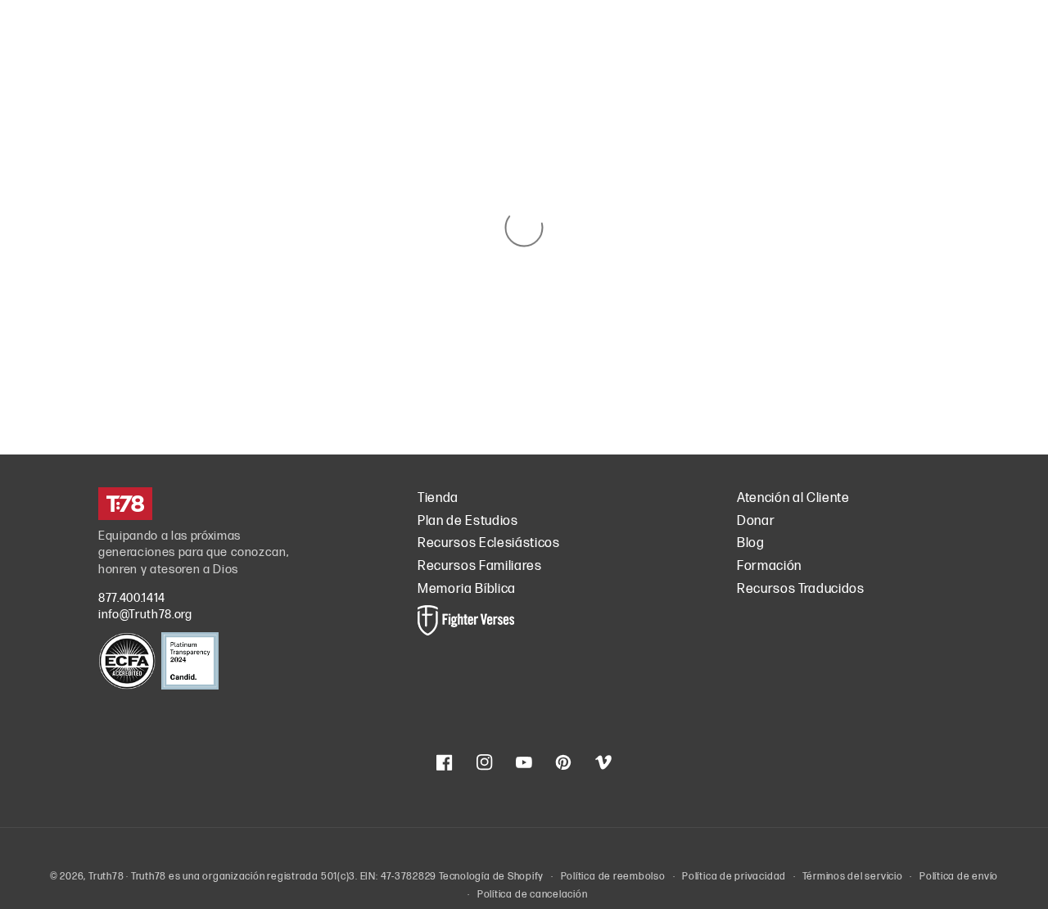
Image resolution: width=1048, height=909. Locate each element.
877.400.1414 (131, 598)
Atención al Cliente (793, 498)
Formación (769, 566)
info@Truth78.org (145, 615)
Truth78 (106, 877)
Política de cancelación (532, 895)
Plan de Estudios (468, 521)
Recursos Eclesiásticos (489, 543)
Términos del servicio (852, 877)
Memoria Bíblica (467, 589)
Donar (756, 521)
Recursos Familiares (480, 566)
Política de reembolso (613, 877)
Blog (751, 543)
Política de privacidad (734, 877)
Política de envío (958, 877)
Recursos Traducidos (801, 589)
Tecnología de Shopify (491, 877)
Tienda (438, 498)
